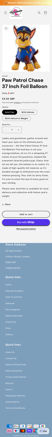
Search (9, 389)
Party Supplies (13, 309)
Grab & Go (11, 322)
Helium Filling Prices (16, 364)
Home (8, 284)
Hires (8, 328)
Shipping (17, 102)
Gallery (9, 334)
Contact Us (11, 358)
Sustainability (12, 402)
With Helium (27, 112)
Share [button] (8, 204)
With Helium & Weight (16, 118)
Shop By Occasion (14, 291)
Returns (9, 383)
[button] (5, 13)
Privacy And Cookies (16, 377)
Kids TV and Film (14, 297)
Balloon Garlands (14, 315)
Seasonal (10, 303)
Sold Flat (9, 112)
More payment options (26, 229)
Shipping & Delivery (15, 395)
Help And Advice (14, 370)
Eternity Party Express (29, 436)
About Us (10, 352)
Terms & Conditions (15, 408)
